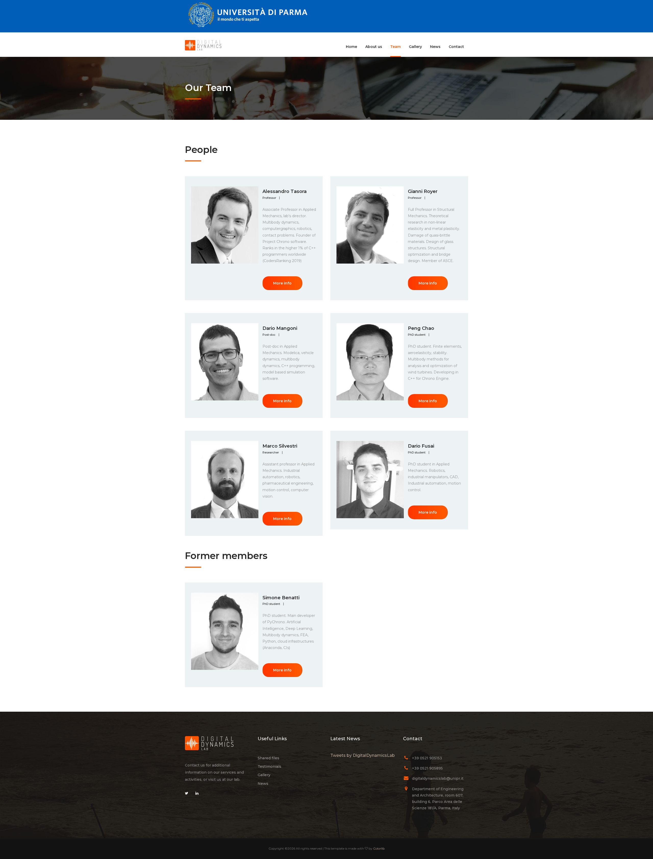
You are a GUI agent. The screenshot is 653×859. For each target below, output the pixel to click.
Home (351, 46)
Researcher (270, 452)
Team (395, 46)
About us (373, 46)
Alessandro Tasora (284, 191)
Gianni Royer (422, 191)
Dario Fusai (421, 446)
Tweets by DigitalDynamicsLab (362, 755)
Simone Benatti (280, 598)
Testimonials (269, 766)
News (435, 46)
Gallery (415, 46)
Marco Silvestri (279, 446)
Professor (269, 198)
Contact (456, 46)
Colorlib (379, 848)
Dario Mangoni (279, 328)
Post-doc (268, 334)
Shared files (268, 758)
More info (282, 283)
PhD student (416, 334)
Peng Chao (421, 328)
